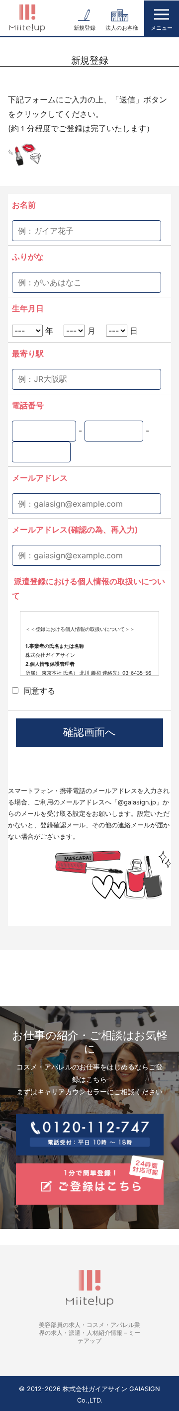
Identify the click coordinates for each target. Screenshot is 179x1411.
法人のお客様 (121, 27)
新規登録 (84, 27)
